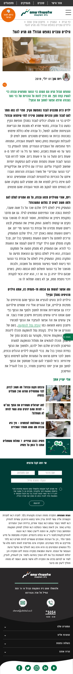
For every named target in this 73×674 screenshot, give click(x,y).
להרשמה (36, 503)
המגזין (53, 22)
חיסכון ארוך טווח (36, 22)
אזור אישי (57, 3)
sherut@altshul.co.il (22, 611)
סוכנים (41, 3)
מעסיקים (25, 3)
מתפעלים (9, 3)
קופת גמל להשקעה (29, 325)
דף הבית (66, 22)
